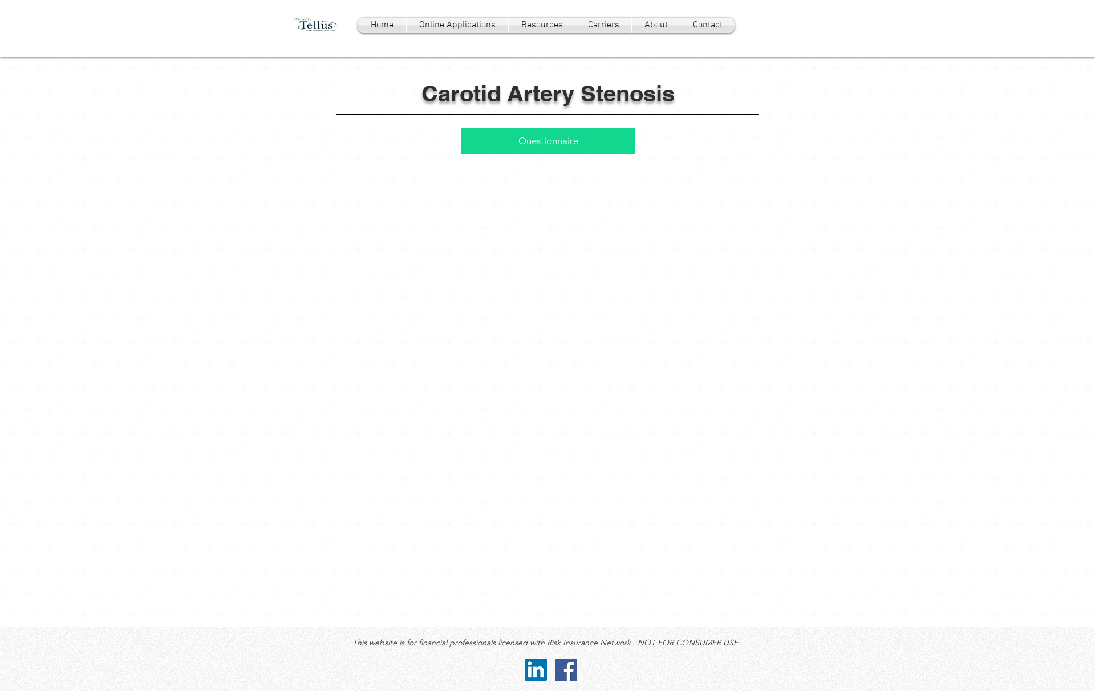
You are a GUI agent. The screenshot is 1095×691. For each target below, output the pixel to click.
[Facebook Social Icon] (566, 670)
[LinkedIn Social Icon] (536, 670)
